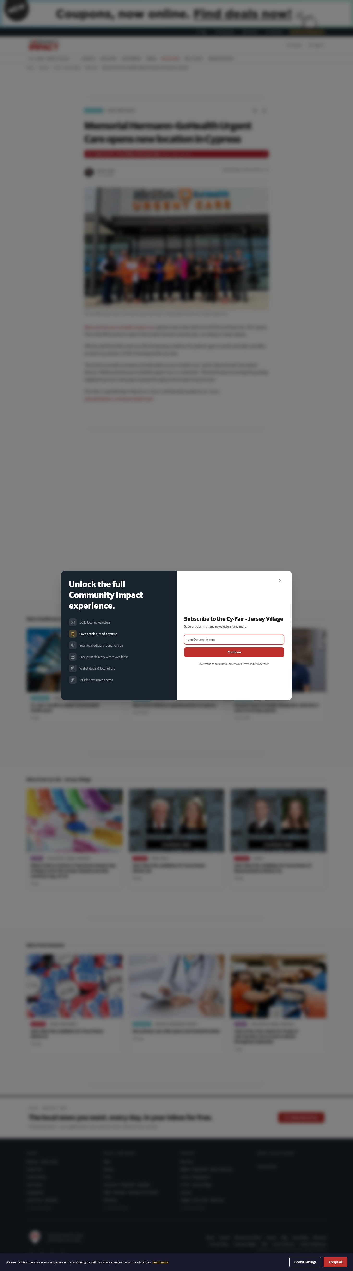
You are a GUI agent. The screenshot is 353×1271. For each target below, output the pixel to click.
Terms (246, 663)
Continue (234, 652)
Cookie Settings (305, 1262)
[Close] (280, 580)
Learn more (160, 1262)
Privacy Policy (261, 663)
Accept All (335, 1262)
